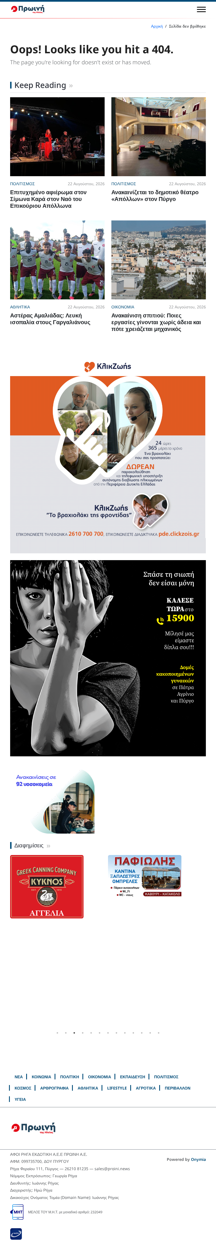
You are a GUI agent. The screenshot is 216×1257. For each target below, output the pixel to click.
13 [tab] (158, 1033)
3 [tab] (74, 1033)
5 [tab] (91, 1033)
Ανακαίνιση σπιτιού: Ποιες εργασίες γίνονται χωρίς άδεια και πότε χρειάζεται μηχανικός (156, 322)
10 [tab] (133, 1033)
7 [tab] (108, 1033)
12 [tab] (150, 1033)
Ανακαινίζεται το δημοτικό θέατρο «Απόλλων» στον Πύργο (155, 195)
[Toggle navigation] (201, 9)
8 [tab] (116, 1033)
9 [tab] (125, 1033)
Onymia (198, 1159)
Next (210, 942)
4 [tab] (83, 1033)
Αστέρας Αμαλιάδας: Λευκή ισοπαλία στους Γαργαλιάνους (50, 319)
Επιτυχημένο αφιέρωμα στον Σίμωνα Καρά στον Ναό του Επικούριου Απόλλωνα (48, 198)
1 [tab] (57, 1033)
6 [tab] (99, 1033)
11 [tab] (142, 1033)
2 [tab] (66, 1033)
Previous (6, 942)
